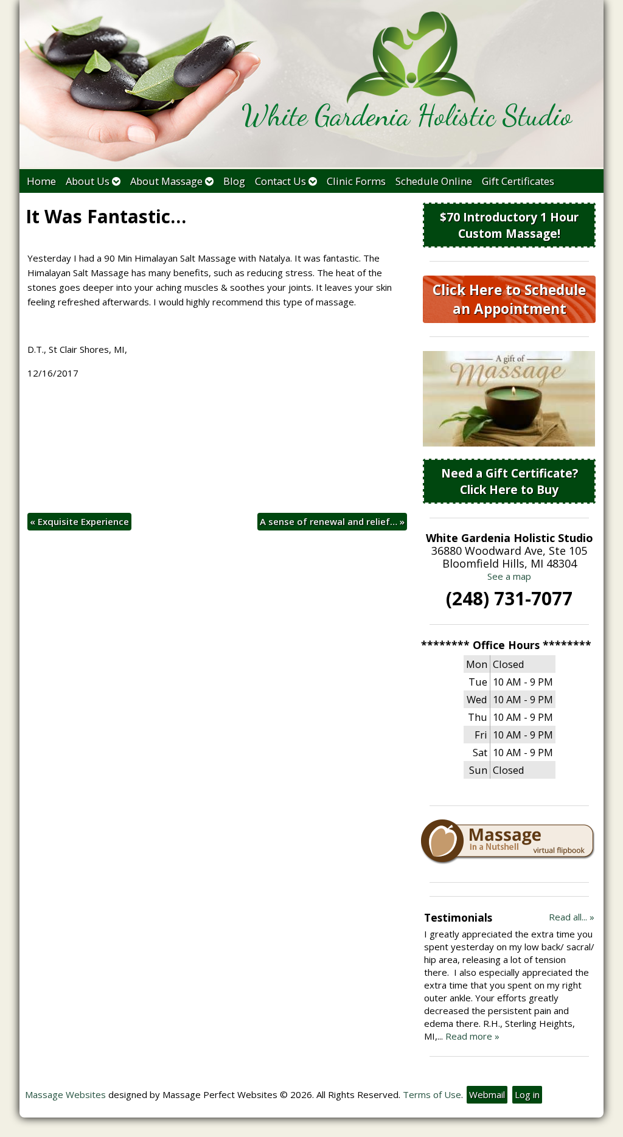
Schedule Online (433, 181)
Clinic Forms (356, 181)
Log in (527, 1094)
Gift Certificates (518, 181)
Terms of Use (432, 1094)
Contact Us (280, 181)
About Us (88, 181)
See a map (509, 576)
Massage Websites (65, 1094)
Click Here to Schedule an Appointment (509, 299)
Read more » (472, 1036)
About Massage (166, 181)
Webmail (487, 1094)
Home (41, 181)
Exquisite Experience (79, 521)
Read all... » (571, 917)
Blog (234, 181)
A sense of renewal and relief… (332, 521)
